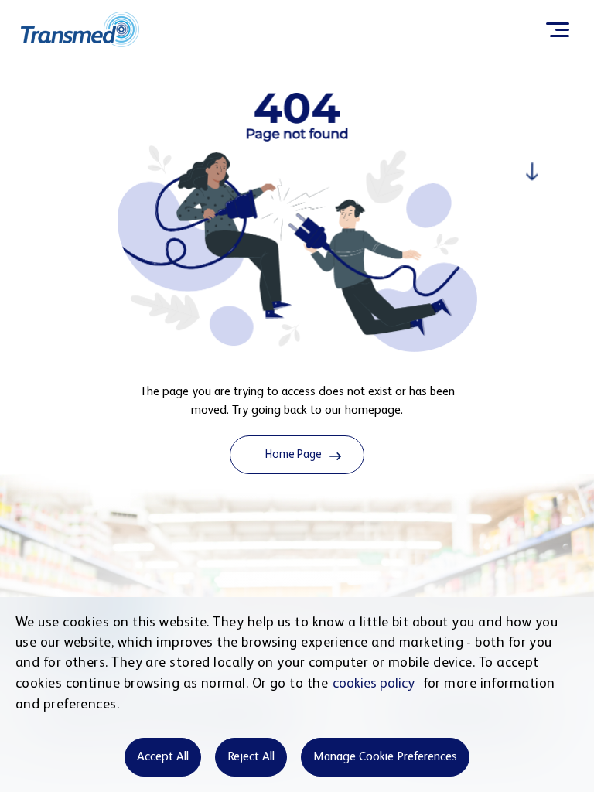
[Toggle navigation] (557, 29)
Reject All (251, 757)
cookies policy (374, 684)
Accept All (163, 757)
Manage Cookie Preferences (385, 757)
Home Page (293, 454)
